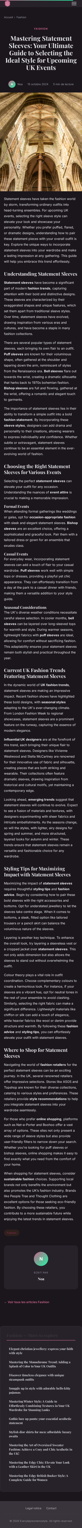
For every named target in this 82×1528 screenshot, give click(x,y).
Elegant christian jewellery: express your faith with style (41, 1351)
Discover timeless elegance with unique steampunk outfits (36, 1377)
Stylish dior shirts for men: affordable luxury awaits (40, 1434)
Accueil (8, 17)
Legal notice (33, 1508)
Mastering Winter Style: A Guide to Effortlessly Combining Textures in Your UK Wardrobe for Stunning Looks (39, 1405)
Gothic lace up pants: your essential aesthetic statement (40, 1421)
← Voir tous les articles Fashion (26, 1302)
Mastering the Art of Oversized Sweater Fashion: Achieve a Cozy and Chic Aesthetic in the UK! (40, 1449)
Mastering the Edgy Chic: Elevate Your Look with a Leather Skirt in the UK (39, 1464)
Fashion (21, 17)
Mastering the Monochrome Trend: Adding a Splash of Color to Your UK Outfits (39, 1364)
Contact (51, 1508)
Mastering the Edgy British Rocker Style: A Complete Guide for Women (38, 1478)
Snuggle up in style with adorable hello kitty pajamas (39, 1390)
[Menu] (74, 3)
